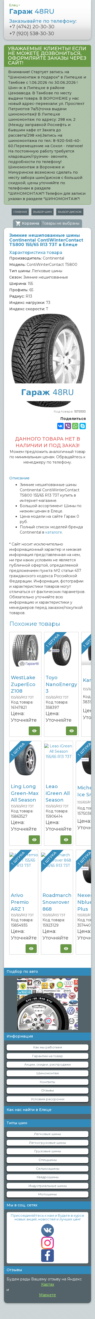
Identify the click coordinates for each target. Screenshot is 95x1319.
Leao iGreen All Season (58, 793)
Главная (20, 212)
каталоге (53, 532)
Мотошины (47, 1194)
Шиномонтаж (47, 1073)
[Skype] (82, 426)
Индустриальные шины (47, 1186)
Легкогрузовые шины (47, 1143)
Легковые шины (47, 1134)
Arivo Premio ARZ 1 (20, 902)
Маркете (47, 1295)
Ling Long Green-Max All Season (25, 793)
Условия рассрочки (47, 1099)
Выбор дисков (70, 212)
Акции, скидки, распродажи (47, 1064)
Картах (47, 1284)
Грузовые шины (47, 1151)
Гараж (31, 11)
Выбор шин (42, 212)
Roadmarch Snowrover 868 (57, 902)
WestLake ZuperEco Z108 (23, 684)
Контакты (47, 1082)
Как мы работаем (47, 1047)
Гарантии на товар (47, 1056)
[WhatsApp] (75, 426)
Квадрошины (48, 1177)
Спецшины (48, 1160)
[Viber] (68, 426)
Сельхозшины (47, 1168)
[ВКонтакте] (60, 426)
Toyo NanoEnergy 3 (61, 684)
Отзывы (47, 1090)
